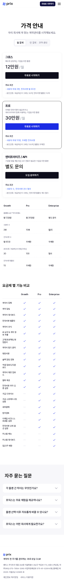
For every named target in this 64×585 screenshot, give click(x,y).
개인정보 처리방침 (10, 577)
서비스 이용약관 (26, 577)
